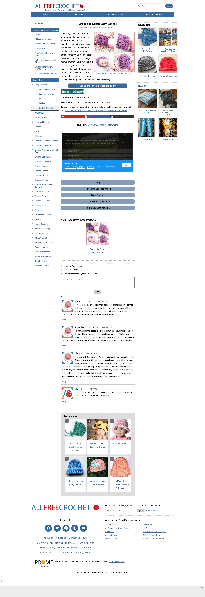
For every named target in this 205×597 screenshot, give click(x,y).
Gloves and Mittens (43, 215)
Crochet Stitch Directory (45, 44)
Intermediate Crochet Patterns (98, 188)
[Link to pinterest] (66, 528)
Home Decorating (42, 224)
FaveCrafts (109, 532)
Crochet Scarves (42, 48)
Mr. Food (146, 528)
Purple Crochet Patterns (98, 207)
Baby (97, 182)
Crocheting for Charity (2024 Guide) (44, 68)
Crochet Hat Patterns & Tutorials (44, 186)
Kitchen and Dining (42, 229)
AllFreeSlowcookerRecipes (154, 532)
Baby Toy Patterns (46, 94)
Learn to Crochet (42, 233)
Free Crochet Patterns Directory (44, 54)
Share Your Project (67, 547)
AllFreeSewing (111, 535)
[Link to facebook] (48, 528)
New (140, 86)
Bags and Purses (42, 122)
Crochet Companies (43, 161)
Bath (37, 131)
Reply (64, 320)
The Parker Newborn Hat (147, 77)
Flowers (38, 210)
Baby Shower (97, 195)
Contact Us (74, 537)
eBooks (38, 34)
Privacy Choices (83, 552)
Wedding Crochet (42, 266)
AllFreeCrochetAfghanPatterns (118, 528)
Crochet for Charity (42, 175)
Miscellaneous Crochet (44, 242)
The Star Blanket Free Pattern (147, 112)
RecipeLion (147, 525)
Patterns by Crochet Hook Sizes (45, 61)
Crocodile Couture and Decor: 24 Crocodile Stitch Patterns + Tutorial (96, 110)
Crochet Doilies (41, 171)
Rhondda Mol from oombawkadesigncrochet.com (96, 28)
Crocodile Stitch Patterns (97, 201)
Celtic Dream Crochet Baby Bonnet (75, 447)
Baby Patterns (41, 85)
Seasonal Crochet (42, 252)
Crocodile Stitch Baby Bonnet (98, 251)
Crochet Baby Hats (46, 108)
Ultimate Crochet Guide (44, 39)
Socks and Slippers (43, 256)
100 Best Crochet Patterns (46, 74)
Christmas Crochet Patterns (46, 141)
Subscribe (39, 23)
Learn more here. (117, 561)
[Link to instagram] (74, 528)
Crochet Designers (43, 166)
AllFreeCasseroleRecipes (153, 538)
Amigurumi (39, 113)
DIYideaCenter (111, 538)
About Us (48, 537)
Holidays (38, 219)
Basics (38, 127)
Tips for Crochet (41, 261)
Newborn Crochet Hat (168, 76)
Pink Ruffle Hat (120, 443)
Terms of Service (63, 552)
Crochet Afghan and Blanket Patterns (46, 151)
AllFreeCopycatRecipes (153, 535)
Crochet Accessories (43, 145)
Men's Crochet (41, 238)
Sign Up (140, 511)
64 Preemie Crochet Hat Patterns (103, 125)
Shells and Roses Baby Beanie (97, 483)
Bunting (42, 103)
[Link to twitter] (57, 528)
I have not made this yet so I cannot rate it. (81, 274)
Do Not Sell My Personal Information (56, 542)
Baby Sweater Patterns (48, 89)
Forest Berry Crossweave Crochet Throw (168, 113)
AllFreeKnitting (111, 525)
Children (38, 136)
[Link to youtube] (83, 528)
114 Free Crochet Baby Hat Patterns (168, 50)
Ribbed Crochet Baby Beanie (75, 483)
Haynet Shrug (168, 140)
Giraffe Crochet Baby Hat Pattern (97, 445)
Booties (42, 98)
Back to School (41, 117)
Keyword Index (86, 542)
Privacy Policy (47, 547)
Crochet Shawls (41, 196)
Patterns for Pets (42, 247)
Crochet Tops (40, 205)
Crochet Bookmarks (43, 157)
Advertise (61, 537)
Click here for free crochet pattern (97, 85)
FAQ (85, 537)
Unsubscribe (45, 552)
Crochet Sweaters (42, 201)
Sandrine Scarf (147, 140)
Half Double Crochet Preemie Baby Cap (120, 485)
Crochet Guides (41, 180)
